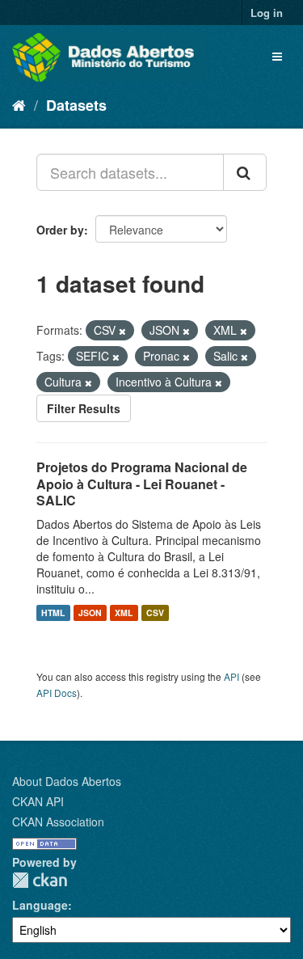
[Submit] (245, 172)
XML (124, 612)
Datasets (76, 105)
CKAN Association (58, 821)
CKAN (39, 880)
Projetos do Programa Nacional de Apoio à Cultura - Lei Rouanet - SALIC (141, 484)
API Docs (56, 692)
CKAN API (38, 801)
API (231, 676)
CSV (155, 612)
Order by (60, 230)
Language (40, 905)
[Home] (19, 104)
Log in (266, 12)
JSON (90, 612)
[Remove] (122, 330)
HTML (53, 612)
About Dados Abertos (66, 781)
